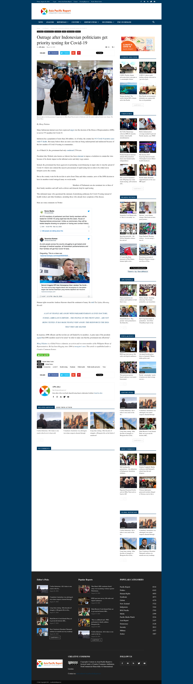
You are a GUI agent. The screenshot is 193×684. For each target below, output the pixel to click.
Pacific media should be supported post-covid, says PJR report (147, 180)
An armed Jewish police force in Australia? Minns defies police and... (146, 356)
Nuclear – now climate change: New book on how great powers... (147, 217)
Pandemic (72, 367)
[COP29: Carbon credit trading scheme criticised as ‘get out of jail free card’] (147, 67)
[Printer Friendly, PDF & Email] (43, 355)
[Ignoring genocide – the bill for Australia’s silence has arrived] (128, 228)
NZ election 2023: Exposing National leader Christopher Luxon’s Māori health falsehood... (147, 158)
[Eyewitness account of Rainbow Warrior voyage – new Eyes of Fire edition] (147, 249)
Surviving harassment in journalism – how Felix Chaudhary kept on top (146, 321)
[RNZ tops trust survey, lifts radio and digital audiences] (128, 346)
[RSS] (147, 1)
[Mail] (144, 1)
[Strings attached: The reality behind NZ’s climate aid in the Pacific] (128, 88)
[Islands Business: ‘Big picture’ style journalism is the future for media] (128, 311)
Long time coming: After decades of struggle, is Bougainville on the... (127, 433)
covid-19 (55, 367)
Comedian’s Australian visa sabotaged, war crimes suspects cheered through (147, 412)
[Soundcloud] (61, 396)
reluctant (80, 156)
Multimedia (107, 22)
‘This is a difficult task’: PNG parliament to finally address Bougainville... (100, 622)
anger (72, 130)
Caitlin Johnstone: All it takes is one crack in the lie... (127, 412)
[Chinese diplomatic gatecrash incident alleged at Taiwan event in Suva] (147, 482)
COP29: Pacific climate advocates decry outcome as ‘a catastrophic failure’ (128, 77)
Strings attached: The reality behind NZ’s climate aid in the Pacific (128, 98)
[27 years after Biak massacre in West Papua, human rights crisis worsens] (128, 249)
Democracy (124, 624)
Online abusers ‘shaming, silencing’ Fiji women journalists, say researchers (147, 300)
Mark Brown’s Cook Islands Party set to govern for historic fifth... (147, 433)
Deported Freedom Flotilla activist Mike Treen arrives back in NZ (128, 492)
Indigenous (124, 607)
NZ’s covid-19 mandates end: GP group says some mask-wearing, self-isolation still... (128, 181)
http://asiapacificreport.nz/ (59, 390)
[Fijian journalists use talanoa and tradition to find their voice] (128, 290)
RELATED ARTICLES (45, 407)
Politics (122, 590)
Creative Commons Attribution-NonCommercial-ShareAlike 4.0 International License (91, 666)
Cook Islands (143, 428)
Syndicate (123, 597)
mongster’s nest (80, 346)
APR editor (42, 47)
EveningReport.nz (84, 1)
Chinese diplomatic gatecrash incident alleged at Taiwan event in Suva (147, 492)
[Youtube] (154, 1)
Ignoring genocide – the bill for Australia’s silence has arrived (127, 238)
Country (75, 22)
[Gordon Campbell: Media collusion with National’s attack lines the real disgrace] (147, 459)
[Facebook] (141, 1)
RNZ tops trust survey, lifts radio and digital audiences (128, 355)
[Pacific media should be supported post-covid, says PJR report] (147, 170)
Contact (76, 1)
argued (39, 337)
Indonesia (78, 31)
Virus (104, 367)
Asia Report (40, 31)
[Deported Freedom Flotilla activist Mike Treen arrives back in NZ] (128, 482)
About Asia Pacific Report (65, 1)
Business (123, 351)
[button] (153, 22)
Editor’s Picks (90, 22)
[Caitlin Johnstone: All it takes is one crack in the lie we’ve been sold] (49, 420)
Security (123, 627)
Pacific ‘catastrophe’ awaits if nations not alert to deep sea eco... (147, 377)
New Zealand (125, 603)
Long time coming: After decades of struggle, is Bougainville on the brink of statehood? (102, 433)
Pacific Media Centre (96, 1)
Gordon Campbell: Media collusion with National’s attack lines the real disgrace (147, 470)
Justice (122, 634)
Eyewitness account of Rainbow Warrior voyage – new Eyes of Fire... (147, 259)
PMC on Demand (124, 22)
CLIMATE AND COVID (129, 57)
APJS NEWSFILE (127, 280)
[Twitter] (151, 1)
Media (122, 613)
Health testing (64, 367)
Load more (137, 105)
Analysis (50, 22)
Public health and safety (93, 367)
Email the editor (98, 393)
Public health (81, 367)
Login (54, 1)
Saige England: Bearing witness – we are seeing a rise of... (146, 238)
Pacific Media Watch (127, 617)
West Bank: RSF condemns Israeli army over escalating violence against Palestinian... (102, 588)
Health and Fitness (49, 31)
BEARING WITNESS (128, 197)
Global (63, 31)
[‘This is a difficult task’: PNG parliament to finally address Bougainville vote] (84, 622)
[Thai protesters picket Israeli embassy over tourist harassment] (128, 367)
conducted (70, 150)
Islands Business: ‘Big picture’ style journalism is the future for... (128, 321)
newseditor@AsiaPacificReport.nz (88, 673)
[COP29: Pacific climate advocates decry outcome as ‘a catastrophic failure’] (128, 67)
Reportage (62, 22)
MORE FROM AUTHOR (64, 407)
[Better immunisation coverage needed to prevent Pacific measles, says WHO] (147, 124)
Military (123, 630)
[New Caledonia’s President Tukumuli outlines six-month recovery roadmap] (147, 543)
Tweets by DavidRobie (138, 272)
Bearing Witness (144, 254)
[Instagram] (58, 396)
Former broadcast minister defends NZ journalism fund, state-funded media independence (128, 158)
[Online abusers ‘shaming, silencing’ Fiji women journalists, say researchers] (147, 290)
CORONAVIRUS (126, 114)
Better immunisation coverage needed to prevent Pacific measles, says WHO (147, 134)
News (40, 22)
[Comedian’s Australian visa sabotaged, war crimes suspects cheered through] (76, 420)
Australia (40, 428)
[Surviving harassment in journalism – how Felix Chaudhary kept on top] (147, 311)
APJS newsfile (124, 295)
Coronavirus (58, 31)
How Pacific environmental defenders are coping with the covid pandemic (147, 98)
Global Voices (49, 364)
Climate (122, 72)
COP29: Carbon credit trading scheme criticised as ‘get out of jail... (147, 77)
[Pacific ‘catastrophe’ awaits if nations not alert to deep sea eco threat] (147, 367)
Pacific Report (125, 587)
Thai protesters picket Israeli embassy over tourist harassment (128, 377)
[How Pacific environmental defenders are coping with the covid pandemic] (147, 88)
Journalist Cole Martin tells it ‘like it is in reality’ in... (128, 216)
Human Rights (70, 31)
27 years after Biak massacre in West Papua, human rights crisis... (127, 259)
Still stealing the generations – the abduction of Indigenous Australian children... (128, 470)
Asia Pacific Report (104, 662)
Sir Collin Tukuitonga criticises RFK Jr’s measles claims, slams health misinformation (128, 135)
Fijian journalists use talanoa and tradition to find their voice (128, 300)
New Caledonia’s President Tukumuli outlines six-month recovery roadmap (147, 553)
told (92, 302)
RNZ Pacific (124, 610)
